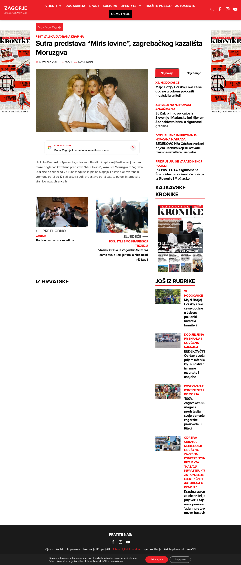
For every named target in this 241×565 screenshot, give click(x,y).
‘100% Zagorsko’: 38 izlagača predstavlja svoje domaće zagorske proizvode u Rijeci (194, 407)
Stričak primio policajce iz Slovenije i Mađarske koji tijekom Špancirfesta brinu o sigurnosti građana (179, 115)
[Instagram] (227, 9)
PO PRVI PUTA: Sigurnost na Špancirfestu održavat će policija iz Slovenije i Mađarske (179, 170)
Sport (94, 6)
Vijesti (51, 6)
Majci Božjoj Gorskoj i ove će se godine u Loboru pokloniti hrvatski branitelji (178, 89)
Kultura (110, 6)
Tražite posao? (158, 6)
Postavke (180, 559)
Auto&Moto (185, 6)
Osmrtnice (120, 14)
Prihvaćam (157, 559)
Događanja (75, 6)
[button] (212, 10)
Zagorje (56, 27)
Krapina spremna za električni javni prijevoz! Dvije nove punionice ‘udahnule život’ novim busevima (197, 475)
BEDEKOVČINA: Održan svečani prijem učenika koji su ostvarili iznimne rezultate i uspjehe (179, 144)
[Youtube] (235, 9)
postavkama (116, 561)
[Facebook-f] (220, 9)
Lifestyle (128, 6)
